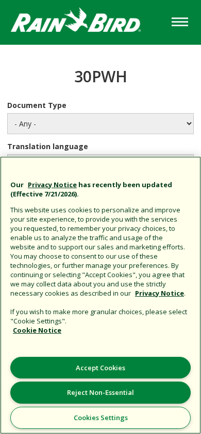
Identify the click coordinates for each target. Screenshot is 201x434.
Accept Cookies (100, 367)
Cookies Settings (101, 417)
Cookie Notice (37, 330)
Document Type (36, 105)
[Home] (84, 21)
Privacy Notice (52, 184)
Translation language (47, 146)
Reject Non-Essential (100, 392)
